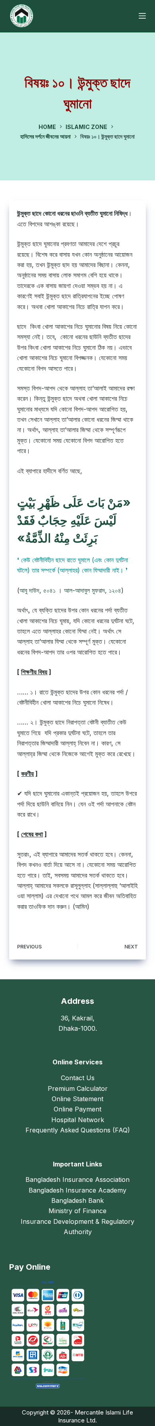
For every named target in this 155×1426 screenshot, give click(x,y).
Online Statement (77, 1099)
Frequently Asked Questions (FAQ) (77, 1130)
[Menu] (142, 15)
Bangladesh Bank (77, 1200)
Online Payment (77, 1109)
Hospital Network (77, 1120)
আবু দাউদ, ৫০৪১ (37, 590)
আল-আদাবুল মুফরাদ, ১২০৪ (92, 590)
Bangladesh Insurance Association (77, 1179)
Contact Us (78, 1078)
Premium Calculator (78, 1088)
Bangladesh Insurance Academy (77, 1190)
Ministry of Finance (77, 1211)
